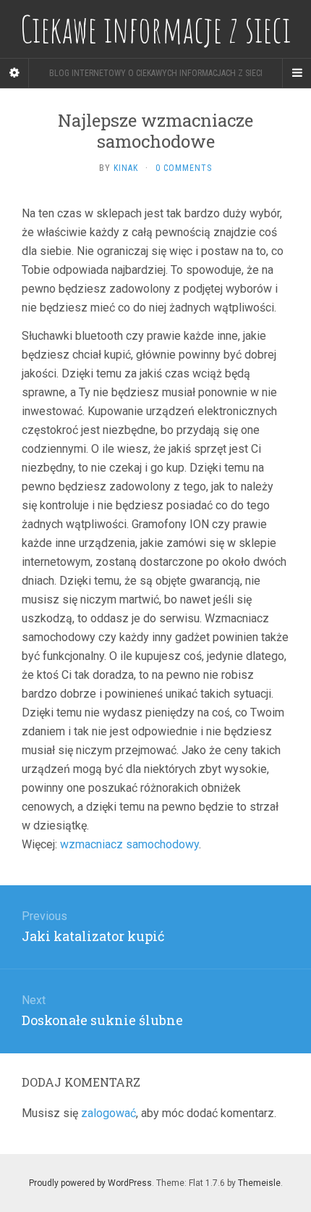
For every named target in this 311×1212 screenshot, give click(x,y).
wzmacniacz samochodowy (129, 844)
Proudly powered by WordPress (90, 1183)
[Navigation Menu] (296, 73)
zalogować (108, 1113)
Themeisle (259, 1183)
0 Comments (184, 168)
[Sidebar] (14, 73)
